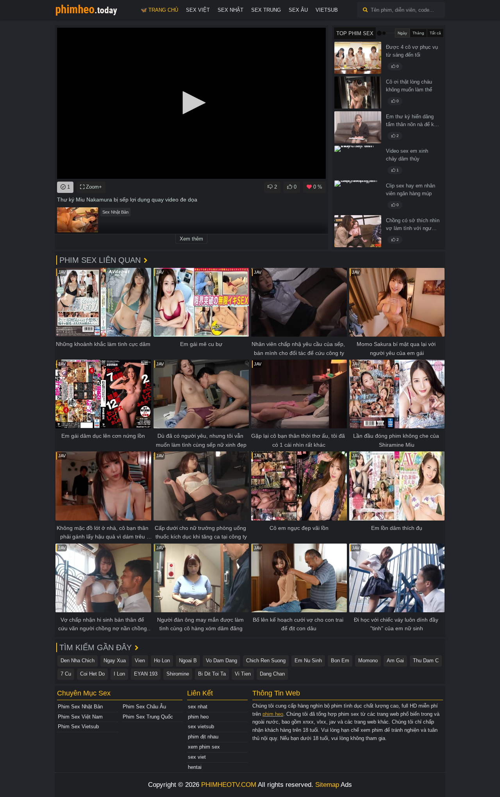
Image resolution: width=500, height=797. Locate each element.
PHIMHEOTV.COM (228, 784)
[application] (191, 103)
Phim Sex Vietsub (78, 726)
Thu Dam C (426, 660)
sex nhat (197, 707)
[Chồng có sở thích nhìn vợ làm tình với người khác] (357, 231)
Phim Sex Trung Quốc (148, 717)
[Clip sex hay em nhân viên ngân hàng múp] (357, 196)
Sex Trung (266, 10)
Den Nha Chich (78, 660)
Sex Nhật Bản (115, 212)
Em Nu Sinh (308, 660)
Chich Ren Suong (266, 660)
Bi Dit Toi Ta (212, 674)
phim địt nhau (203, 737)
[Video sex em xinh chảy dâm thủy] (357, 162)
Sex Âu (298, 10)
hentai (195, 767)
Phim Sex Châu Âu (144, 707)
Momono (368, 660)
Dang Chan (272, 674)
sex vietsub (201, 726)
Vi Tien (243, 674)
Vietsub (327, 10)
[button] (191, 103)
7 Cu (66, 674)
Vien (140, 660)
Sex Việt (198, 10)
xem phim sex (204, 747)
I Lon (119, 674)
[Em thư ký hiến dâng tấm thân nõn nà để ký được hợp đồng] (357, 127)
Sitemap (327, 784)
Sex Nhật (230, 10)
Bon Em (340, 660)
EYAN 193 (145, 674)
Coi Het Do (92, 674)
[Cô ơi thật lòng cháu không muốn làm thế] (357, 93)
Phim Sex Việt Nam (80, 717)
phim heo (198, 717)
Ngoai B (188, 660)
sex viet (197, 757)
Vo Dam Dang (221, 660)
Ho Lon (162, 660)
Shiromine (177, 674)
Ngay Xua (115, 660)
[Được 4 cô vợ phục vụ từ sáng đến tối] (357, 58)
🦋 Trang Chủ (159, 10)
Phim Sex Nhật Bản (80, 707)
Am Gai (395, 660)
